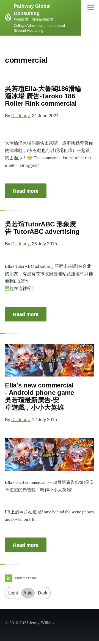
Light (13, 593)
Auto (27, 593)
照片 (9, 288)
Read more (25, 191)
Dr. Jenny (20, 115)
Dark (42, 593)
